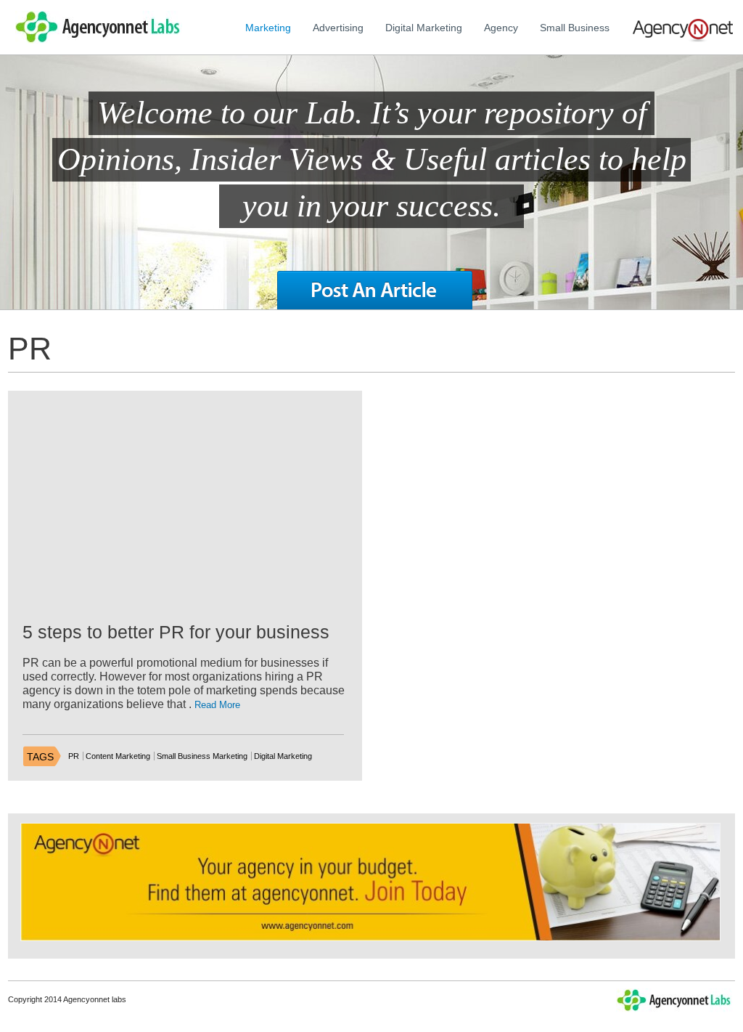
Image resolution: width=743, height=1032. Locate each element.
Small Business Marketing (202, 756)
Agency (501, 27)
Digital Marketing (423, 27)
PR (73, 756)
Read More (217, 704)
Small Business (574, 27)
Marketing (268, 27)
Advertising (338, 27)
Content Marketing (118, 756)
